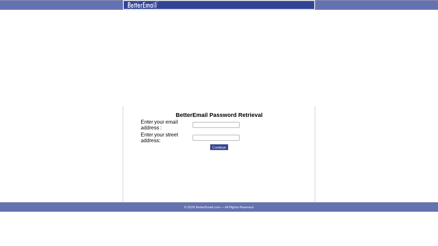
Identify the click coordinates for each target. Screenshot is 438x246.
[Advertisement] (219, 58)
